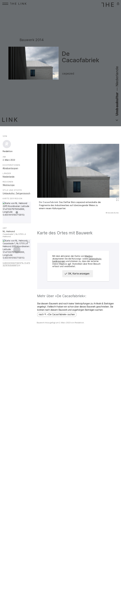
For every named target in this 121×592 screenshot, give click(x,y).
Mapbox (89, 256)
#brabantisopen (10, 168)
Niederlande (8, 176)
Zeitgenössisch (23, 193)
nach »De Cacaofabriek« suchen (57, 314)
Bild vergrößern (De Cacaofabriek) (117, 200)
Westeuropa (8, 185)
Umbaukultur (8, 193)
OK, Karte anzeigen (78, 273)
